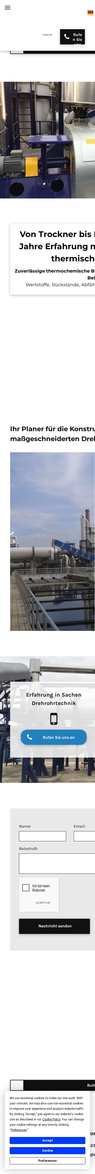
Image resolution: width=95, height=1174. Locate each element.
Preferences (47, 1161)
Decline (47, 1150)
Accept (47, 1140)
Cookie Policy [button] (51, 1119)
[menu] (8, 8)
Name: (25, 826)
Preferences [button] (19, 1130)
